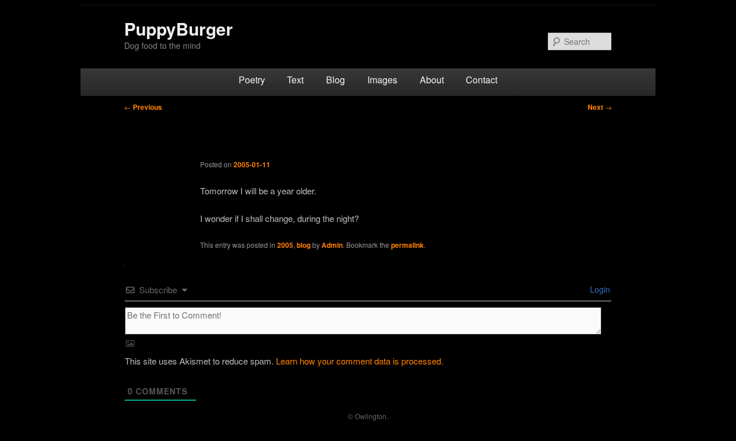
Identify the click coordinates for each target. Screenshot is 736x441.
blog (303, 245)
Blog (335, 79)
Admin (332, 245)
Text (295, 79)
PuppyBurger (178, 28)
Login (599, 289)
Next (600, 107)
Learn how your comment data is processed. (359, 361)
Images (382, 79)
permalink (407, 245)
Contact (481, 79)
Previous (143, 107)
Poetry (252, 79)
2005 (285, 245)
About (432, 79)
